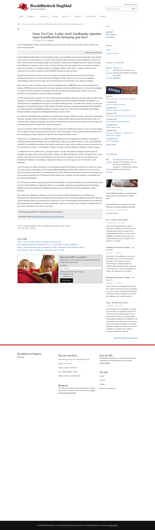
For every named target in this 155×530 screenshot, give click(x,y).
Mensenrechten (55, 226)
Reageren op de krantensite (108, 388)
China (26, 228)
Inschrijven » (117, 78)
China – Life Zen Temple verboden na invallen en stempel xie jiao (39, 242)
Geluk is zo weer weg (65, 363)
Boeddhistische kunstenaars (123, 159)
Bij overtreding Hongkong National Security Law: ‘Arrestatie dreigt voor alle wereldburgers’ (48, 244)
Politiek (68, 226)
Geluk (39, 226)
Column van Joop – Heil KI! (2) (68, 368)
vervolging (32, 228)
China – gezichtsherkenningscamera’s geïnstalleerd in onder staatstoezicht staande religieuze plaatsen (50, 247)
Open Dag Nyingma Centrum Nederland (118, 110)
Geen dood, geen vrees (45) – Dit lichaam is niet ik (74, 359)
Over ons (102, 380)
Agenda (108, 49)
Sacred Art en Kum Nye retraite (115, 104)
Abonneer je (117, 68)
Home (19, 24)
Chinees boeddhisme (30, 226)
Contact (102, 376)
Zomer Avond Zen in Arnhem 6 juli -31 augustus (120, 99)
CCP (22, 228)
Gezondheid (45, 226)
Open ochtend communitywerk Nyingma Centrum (121, 116)
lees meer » (109, 172)
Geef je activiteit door (112, 53)
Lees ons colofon (105, 363)
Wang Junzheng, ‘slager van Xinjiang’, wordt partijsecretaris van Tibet (40, 250)
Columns (102, 384)
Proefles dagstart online (113, 127)
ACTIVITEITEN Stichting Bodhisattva (118, 122)
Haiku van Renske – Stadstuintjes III (69, 376)
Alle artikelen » (110, 37)
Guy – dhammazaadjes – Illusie (68, 372)
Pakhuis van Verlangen (115, 189)
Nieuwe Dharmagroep (112, 141)
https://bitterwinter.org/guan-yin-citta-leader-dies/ (48, 216)
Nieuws (24, 24)
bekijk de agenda (111, 144)
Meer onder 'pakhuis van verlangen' (125, 338)
